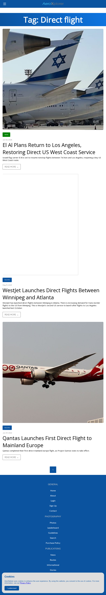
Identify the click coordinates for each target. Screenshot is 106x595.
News (53, 555)
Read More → (12, 166)
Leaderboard (53, 528)
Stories (53, 570)
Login (53, 501)
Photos (53, 523)
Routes (53, 560)
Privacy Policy (25, 583)
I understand (11, 588)
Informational (53, 565)
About (53, 496)
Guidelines (53, 533)
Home (53, 491)
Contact (53, 511)
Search (53, 538)
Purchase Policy (53, 543)
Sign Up (53, 506)
